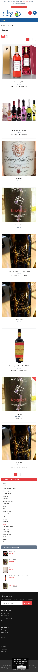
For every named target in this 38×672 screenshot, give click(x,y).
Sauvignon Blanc (8, 527)
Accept (21, 667)
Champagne (7, 491)
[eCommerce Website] (11, 13)
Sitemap (3, 651)
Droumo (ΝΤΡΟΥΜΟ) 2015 (19, 130)
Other (5, 509)
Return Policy (5, 616)
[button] (30, 13)
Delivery (3, 630)
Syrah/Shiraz (7, 534)
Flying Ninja (19, 178)
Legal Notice (4, 632)
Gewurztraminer (8, 501)
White (5, 537)
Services (3, 635)
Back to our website (19, 7)
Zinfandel (6, 542)
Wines (7, 25)
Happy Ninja (19, 225)
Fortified (5, 499)
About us (3, 646)
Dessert (5, 496)
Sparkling (6, 529)
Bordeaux (6, 486)
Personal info (5, 621)
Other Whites (7, 511)
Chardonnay (7, 493)
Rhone (5, 519)
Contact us (4, 649)
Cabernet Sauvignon (9, 488)
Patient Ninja (19, 319)
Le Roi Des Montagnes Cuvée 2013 (19, 271)
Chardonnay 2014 (19, 82)
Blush (4, 483)
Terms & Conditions (6, 618)
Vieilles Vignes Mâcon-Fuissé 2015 (19, 366)
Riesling (5, 521)
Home (3, 25)
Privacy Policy (5, 613)
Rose (4, 524)
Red (4, 516)
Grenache (6, 504)
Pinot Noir (6, 514)
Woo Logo (19, 414)
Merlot (5, 506)
